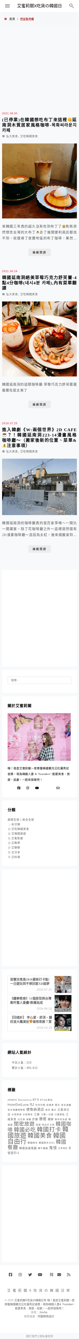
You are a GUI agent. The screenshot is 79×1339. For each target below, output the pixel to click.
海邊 (28, 1119)
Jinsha (43, 1312)
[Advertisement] (39, 68)
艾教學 (15, 842)
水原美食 (28, 1114)
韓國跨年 (33, 1142)
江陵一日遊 (47, 1114)
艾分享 (15, 852)
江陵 (37, 1114)
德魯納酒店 (35, 1109)
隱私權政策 (46, 1336)
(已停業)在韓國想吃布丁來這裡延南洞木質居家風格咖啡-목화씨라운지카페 (39, 125)
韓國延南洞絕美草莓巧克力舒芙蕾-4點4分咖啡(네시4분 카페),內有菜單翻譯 (39, 282)
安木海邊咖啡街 (16, 1110)
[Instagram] (28, 788)
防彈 (38, 1125)
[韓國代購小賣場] (45, 788)
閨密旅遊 (24, 1124)
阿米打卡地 (48, 1125)
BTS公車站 (46, 1100)
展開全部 (13, 819)
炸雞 (35, 1119)
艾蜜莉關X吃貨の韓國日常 (39, 8)
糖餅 (51, 1119)
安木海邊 (66, 1105)
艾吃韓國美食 (29, 136)
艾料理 (15, 857)
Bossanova (25, 1100)
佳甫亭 (50, 1105)
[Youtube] (38, 788)
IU (32, 1104)
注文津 (21, 1119)
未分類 (15, 824)
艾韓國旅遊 (18, 833)
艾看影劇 (17, 838)
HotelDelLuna (18, 1104)
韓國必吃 (25, 1130)
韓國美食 (40, 1135)
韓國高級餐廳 (28, 1148)
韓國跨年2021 (47, 1142)
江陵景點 (60, 1114)
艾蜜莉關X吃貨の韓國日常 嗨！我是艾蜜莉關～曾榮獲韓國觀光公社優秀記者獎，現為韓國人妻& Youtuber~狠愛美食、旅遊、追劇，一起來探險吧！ (40, 1304)
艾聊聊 (15, 847)
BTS (36, 1099)
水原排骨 (17, 1114)
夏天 (57, 1105)
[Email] (59, 788)
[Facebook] (19, 788)
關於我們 (31, 1336)
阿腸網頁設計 (46, 1316)
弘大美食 (12, 136)
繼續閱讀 (40, 252)
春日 (53, 1110)
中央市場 (40, 1105)
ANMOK (12, 1100)
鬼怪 (53, 1148)
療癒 (43, 1119)
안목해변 (62, 1148)
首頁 (12, 18)
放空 (47, 1110)
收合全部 (28, 819)
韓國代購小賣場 (51, 1274)
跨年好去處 (61, 1119)
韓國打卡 (49, 1129)
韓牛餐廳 (43, 1148)
